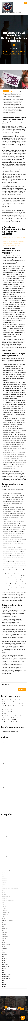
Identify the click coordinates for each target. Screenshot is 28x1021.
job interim (5, 914)
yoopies (4, 986)
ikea (3, 904)
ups (3, 982)
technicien (5, 964)
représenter (10, 107)
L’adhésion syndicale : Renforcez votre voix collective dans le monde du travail (14, 118)
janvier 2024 (5, 803)
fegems (4, 882)
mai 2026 (4, 747)
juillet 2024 (5, 791)
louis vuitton (5, 928)
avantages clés (19, 93)
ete (3, 876)
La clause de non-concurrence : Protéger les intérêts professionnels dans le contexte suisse (13, 705)
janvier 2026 (5, 755)
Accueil (12, 49)
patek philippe (6, 944)
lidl (3, 922)
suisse (3, 960)
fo (2, 886)
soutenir (10, 110)
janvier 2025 (5, 779)
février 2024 (5, 801)
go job (3, 892)
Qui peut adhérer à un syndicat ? (11, 245)
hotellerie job (5, 898)
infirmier (4, 908)
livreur (4, 926)
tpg (3, 972)
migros (4, 938)
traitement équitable (17, 110)
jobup (3, 916)
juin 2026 (4, 745)
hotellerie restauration (8, 900)
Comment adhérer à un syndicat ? (11, 243)
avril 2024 (4, 797)
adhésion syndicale (10, 93)
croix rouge (5, 858)
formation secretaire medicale (10, 888)
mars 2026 (4, 751)
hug (3, 902)
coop (3, 852)
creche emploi (5, 854)
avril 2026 (4, 749)
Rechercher (5, 684)
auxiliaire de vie (6, 826)
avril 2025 (4, 773)
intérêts (18, 99)
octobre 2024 (5, 785)
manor (4, 934)
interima (4, 910)
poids (9, 106)
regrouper (5, 107)
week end (4, 984)
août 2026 (4, 741)
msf (3, 940)
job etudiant (5, 912)
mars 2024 (4, 799)
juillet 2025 (5, 767)
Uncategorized (20, 91)
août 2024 (4, 789)
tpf (3, 970)
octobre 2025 (5, 761)
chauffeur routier (6, 848)
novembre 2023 (6, 807)
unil (3, 980)
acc (5, 93)
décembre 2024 (6, 781)
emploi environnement (8, 868)
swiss (3, 962)
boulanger (5, 836)
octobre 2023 (5, 809)
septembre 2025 (6, 763)
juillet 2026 (5, 743)
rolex (3, 952)
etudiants (4, 880)
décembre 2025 (6, 757)
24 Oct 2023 (6, 91)
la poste (4, 918)
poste (3, 946)
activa (3, 818)
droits (9, 98)
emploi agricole (6, 864)
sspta (13, 91)
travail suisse (5, 976)
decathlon (5, 860)
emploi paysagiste (6, 870)
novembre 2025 (6, 759)
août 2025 (4, 765)
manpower (5, 936)
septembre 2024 (6, 787)
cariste (4, 838)
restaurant (5, 948)
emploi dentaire (6, 866)
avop (3, 832)
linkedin (4, 924)
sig (3, 956)
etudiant (4, 878)
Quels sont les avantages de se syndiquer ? (14, 241)
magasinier (5, 932)
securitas (4, 954)
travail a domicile (6, 974)
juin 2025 (4, 769)
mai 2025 (4, 771)
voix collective (12, 112)
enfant (4, 872)
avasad (4, 828)
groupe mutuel (6, 896)
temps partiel (5, 966)
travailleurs (5, 112)
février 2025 (5, 777)
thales (4, 968)
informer (13, 99)
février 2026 (5, 753)
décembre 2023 (6, 805)
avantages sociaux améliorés (9, 94)
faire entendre (15, 98)
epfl (3, 874)
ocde (3, 942)
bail (3, 834)
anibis (3, 824)
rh (2, 950)
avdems (4, 830)
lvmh (3, 930)
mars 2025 (4, 775)
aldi (3, 822)
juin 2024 (4, 793)
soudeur (4, 958)
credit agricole (6, 856)
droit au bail (5, 862)
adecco (4, 820)
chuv (3, 850)
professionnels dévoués (16, 106)
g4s (3, 890)
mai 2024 (4, 795)
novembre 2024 (6, 783)
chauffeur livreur (6, 844)
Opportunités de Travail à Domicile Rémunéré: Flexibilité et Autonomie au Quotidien (12, 711)
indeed (4, 906)
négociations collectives (12, 101)
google (4, 894)
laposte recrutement (7, 920)
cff (3, 840)
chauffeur (4, 842)
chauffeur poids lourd (8, 846)
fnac (3, 884)
